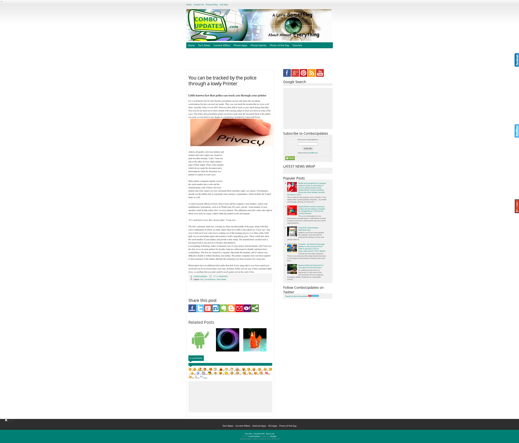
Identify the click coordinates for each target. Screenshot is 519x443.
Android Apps (259, 425)
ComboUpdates (254, 436)
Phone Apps (240, 45)
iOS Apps (273, 425)
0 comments (222, 276)
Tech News (204, 45)
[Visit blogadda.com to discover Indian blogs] (313, 296)
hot (201, 279)
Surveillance (209, 279)
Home (189, 4)
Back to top (270, 434)
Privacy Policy (212, 4)
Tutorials (297, 45)
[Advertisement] (259, 60)
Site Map (224, 4)
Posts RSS (248, 434)
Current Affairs (222, 45)
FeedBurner (313, 153)
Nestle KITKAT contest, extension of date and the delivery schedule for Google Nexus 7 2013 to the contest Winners (311, 210)
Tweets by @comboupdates (296, 296)
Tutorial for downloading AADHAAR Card (308, 228)
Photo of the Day (279, 45)
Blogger (274, 436)
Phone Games (259, 45)
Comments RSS (259, 434)
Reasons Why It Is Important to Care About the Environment (310, 266)
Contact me (199, 4)
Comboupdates (200, 276)
